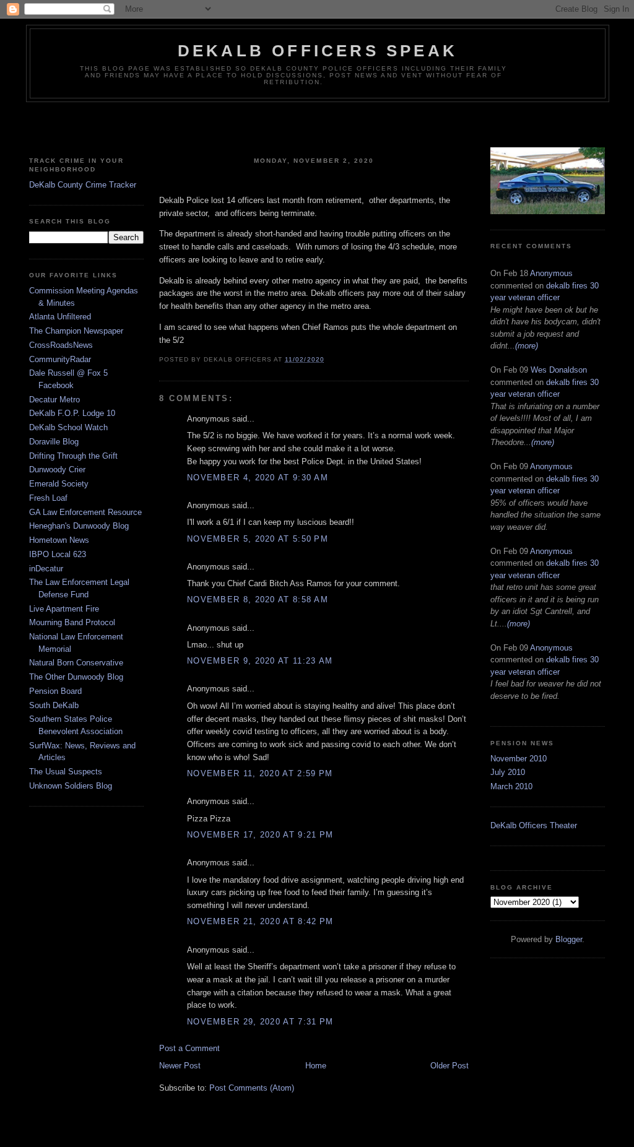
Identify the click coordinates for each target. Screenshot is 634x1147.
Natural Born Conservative (76, 662)
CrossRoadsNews (61, 345)
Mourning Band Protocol (72, 622)
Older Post (449, 1065)
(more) (526, 345)
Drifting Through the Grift (73, 456)
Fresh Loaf (48, 498)
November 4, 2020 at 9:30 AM (257, 477)
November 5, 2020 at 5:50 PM (257, 538)
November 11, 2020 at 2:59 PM (259, 773)
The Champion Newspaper (76, 330)
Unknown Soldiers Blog (70, 785)
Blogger (568, 939)
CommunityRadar (60, 359)
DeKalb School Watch (68, 427)
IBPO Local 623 (57, 554)
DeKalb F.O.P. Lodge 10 (72, 413)
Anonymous (551, 273)
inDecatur (46, 568)
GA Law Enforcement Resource (85, 512)
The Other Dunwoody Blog (76, 677)
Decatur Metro (54, 399)
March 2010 (511, 786)
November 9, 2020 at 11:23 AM (259, 660)
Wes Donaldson (559, 369)
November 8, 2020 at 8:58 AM (257, 599)
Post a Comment (189, 1048)
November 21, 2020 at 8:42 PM (260, 921)
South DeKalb (54, 705)
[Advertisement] (317, 126)
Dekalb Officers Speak (318, 50)
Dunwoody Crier (57, 469)
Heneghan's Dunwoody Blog (79, 525)
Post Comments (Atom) (251, 1088)
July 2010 (507, 772)
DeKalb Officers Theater (533, 825)
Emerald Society (59, 483)
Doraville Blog (54, 441)
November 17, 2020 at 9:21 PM (260, 834)
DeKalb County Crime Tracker (82, 184)
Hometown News (59, 540)
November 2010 (518, 758)
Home (315, 1065)
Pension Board (55, 691)
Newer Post (180, 1065)
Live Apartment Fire (64, 608)
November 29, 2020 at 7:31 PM (260, 1021)
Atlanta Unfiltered (60, 316)
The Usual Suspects (65, 771)
